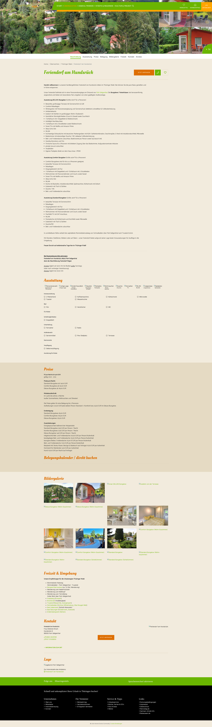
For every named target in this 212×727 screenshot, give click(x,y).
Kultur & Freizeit (123, 6)
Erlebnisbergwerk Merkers (56, 612)
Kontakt (48, 709)
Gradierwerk (63, 609)
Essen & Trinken (86, 6)
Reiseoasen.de (145, 713)
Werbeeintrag (81, 702)
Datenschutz (144, 706)
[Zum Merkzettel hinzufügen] (165, 72)
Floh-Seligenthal (101, 92)
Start (59, 6)
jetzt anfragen (144, 72)
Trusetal (50, 603)
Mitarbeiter (49, 704)
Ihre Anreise (112, 706)
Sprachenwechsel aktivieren (140, 681)
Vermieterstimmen (83, 704)
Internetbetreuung (51, 706)
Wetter (110, 709)
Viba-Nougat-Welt (80, 605)
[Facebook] (45, 642)
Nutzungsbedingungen (148, 702)
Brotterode (51, 601)
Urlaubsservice (113, 702)
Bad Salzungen (52, 609)
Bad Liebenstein (52, 607)
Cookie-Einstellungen (116, 723)
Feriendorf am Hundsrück (54, 672)
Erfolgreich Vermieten (84, 706)
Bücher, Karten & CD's (116, 704)
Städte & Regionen (104, 6)
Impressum (144, 704)
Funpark (58, 598)
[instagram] (47, 642)
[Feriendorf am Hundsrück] (79, 27)
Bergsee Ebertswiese (54, 587)
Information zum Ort (53, 647)
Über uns (48, 702)
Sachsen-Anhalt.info (147, 711)
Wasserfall (57, 603)
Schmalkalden (52, 605)
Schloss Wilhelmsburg (65, 605)
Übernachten (70, 6)
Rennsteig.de (144, 709)
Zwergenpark (66, 603)
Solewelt (71, 609)
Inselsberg (50, 598)
